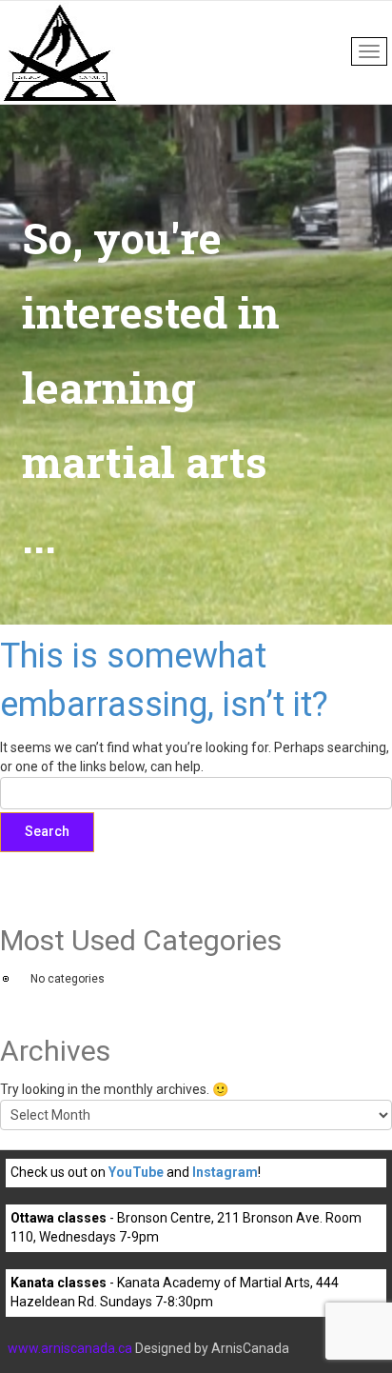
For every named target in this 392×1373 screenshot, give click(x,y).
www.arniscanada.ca (70, 1348)
